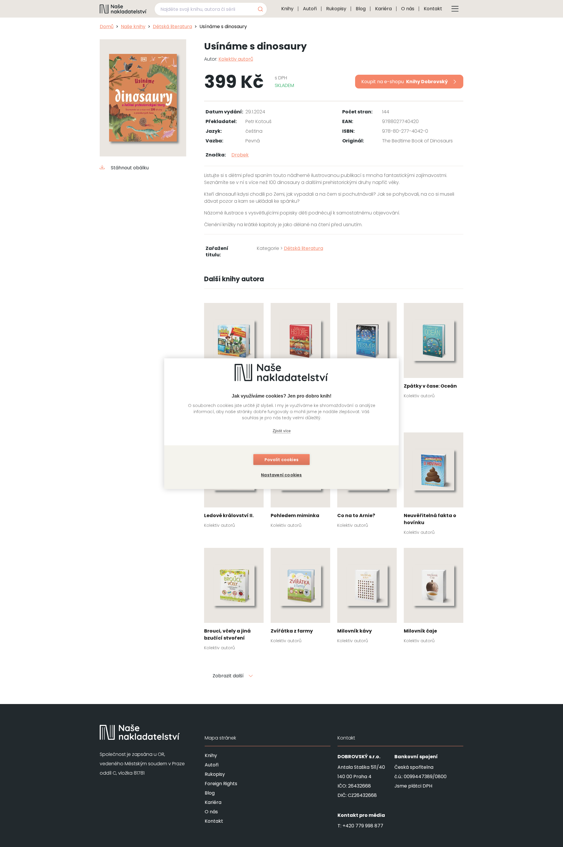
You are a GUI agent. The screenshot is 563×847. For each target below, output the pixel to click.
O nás (407, 8)
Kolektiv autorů (235, 59)
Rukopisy (336, 8)
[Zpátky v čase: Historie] (300, 352)
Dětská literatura (172, 26)
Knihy (287, 8)
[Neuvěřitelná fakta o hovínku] (433, 485)
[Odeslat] (260, 9)
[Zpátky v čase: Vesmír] (367, 352)
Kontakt (433, 8)
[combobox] (210, 9)
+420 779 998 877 (362, 825)
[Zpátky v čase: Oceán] (433, 352)
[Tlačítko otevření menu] (455, 9)
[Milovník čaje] (433, 597)
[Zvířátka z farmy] (300, 597)
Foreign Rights (221, 783)
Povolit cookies (281, 460)
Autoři (310, 8)
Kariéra (383, 8)
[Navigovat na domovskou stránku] (123, 9)
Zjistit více (282, 431)
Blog (361, 8)
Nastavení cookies (281, 475)
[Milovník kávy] (367, 597)
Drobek (240, 154)
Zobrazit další (228, 675)
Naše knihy (133, 26)
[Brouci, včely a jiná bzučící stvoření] (234, 601)
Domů (106, 26)
